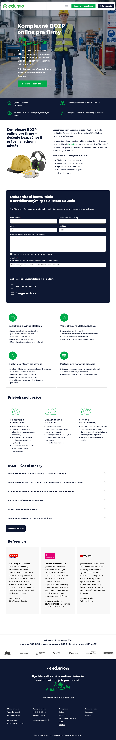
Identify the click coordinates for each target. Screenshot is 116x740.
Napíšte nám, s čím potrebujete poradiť (27, 235)
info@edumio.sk (26, 293)
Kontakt (62, 725)
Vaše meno (15, 218)
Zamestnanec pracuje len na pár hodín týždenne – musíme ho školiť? (42, 491)
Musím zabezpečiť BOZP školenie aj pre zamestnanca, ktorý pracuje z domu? (46, 482)
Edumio (71, 144)
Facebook (89, 712)
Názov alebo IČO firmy (68, 218)
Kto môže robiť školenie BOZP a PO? (26, 500)
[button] (66, 6)
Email (13, 226)
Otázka (14, 258)
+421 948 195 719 (26, 286)
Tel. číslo (63, 226)
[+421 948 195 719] (12, 286)
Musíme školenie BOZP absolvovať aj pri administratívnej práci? (39, 473)
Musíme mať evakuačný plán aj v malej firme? (30, 518)
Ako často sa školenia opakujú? (23, 509)
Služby (61, 712)
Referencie (63, 715)
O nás (61, 721)
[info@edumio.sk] (12, 294)
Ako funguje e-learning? (68, 718)
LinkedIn (88, 715)
